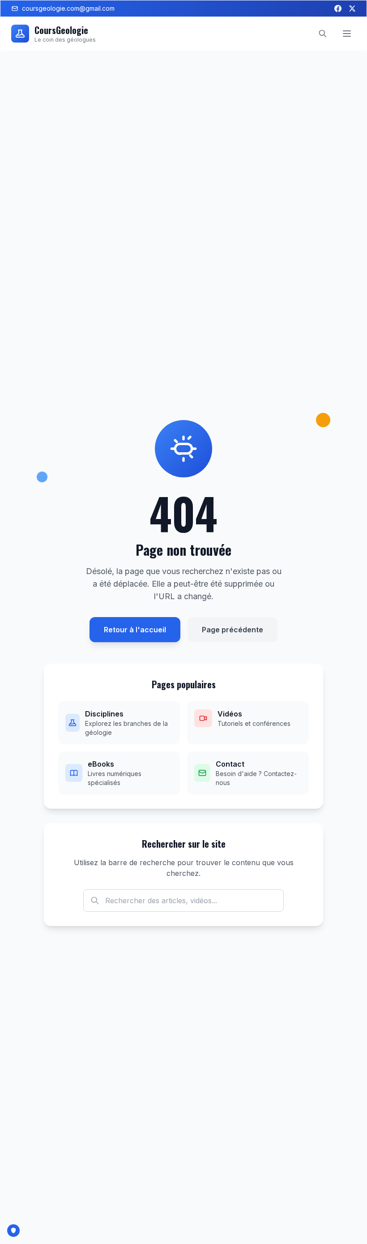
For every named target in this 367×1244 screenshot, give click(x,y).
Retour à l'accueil (135, 629)
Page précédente (232, 629)
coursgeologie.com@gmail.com (68, 8)
